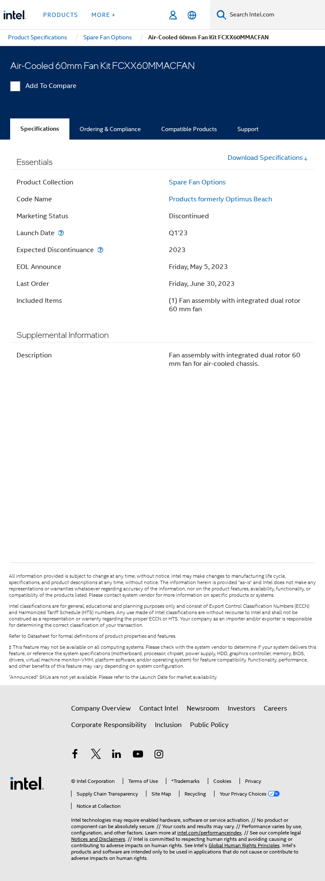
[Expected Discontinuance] (100, 249)
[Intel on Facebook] (75, 755)
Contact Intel (158, 708)
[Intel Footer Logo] (27, 783)
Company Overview (101, 708)
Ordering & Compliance (110, 129)
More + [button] (103, 15)
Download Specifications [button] (265, 158)
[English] (191, 15)
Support (248, 129)
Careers (275, 708)
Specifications (39, 129)
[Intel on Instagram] (158, 755)
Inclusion (168, 725)
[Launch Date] (61, 232)
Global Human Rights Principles (244, 845)
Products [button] (60, 15)
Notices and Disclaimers (98, 839)
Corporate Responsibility (108, 725)
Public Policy (209, 725)
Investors (241, 708)
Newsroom (203, 708)
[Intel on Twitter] (96, 755)
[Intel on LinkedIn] (117, 755)
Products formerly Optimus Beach (220, 199)
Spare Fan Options (197, 182)
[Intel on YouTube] (138, 755)
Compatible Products (189, 129)
